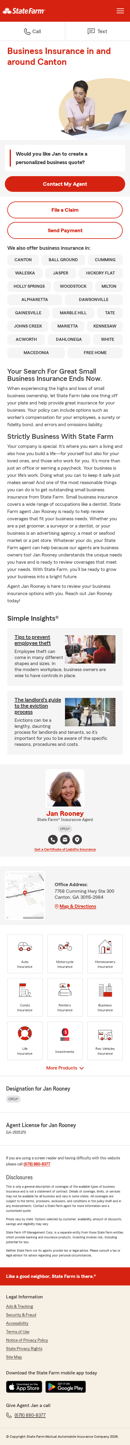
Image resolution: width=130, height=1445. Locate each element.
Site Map (14, 1357)
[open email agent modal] (65, 840)
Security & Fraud (21, 1315)
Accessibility (17, 1323)
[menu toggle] (120, 11)
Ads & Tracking (19, 1306)
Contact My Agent (65, 184)
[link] (32, 10)
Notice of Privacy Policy (27, 1340)
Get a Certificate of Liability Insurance (65, 849)
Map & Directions (78, 906)
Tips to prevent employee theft (33, 640)
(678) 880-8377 (37, 1164)
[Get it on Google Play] (65, 1387)
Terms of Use (17, 1332)
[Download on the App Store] (24, 1387)
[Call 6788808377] (53, 840)
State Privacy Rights (24, 1349)
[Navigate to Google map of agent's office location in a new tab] (77, 840)
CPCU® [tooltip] (65, 829)
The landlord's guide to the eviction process (38, 706)
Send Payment (65, 230)
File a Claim (65, 210)
